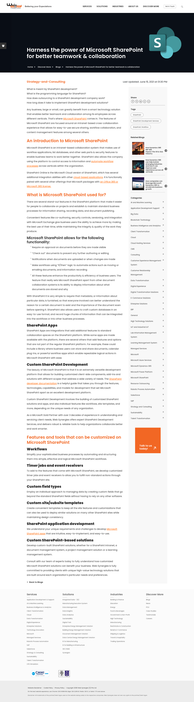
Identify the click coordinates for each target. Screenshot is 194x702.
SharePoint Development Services (146, 121)
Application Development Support (145, 208)
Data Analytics (68, 615)
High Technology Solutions (142, 321)
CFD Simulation (32, 664)
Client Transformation (140, 231)
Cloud (133, 237)
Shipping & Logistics (117, 634)
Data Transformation (140, 280)
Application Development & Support (40, 600)
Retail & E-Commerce (118, 630)
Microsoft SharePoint (75, 118)
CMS (132, 249)
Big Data (134, 214)
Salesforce (135, 395)
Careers (149, 618)
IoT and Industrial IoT (140, 327)
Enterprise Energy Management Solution (78, 626)
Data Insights (68, 611)
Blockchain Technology (140, 220)
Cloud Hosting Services (140, 243)
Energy (112, 607)
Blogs (58, 67)
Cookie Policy (48, 688)
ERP (132, 309)
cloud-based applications (88, 177)
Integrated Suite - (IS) (71, 600)
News (148, 603)
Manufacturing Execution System (75, 603)
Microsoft (135, 354)
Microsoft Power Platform (141, 372)
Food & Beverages (117, 611)
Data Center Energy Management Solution (79, 637)
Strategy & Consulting (35, 653)
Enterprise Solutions (139, 304)
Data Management (70, 607)
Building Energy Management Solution (77, 630)
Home (30, 67)
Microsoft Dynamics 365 (141, 366)
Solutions (102, 6)
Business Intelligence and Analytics (146, 225)
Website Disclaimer (35, 688)
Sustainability (136, 412)
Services (87, 6)
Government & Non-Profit (120, 615)
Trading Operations (117, 641)
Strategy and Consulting (141, 407)
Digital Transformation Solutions (144, 292)
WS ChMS (66, 649)
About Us (133, 6)
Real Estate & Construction (120, 626)
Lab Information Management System (144, 335)
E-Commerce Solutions (140, 298)
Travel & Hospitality (117, 637)
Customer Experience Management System (146, 262)
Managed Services (139, 348)
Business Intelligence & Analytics (39, 607)
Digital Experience (138, 286)
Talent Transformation (140, 418)
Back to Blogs (36, 582)
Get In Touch (169, 6)
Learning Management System (144, 343)
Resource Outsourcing (140, 383)
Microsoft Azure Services (141, 360)
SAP (132, 401)
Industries (117, 6)
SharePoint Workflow (141, 127)
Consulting (135, 255)
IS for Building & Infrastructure (74, 645)
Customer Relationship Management (140, 272)
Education (114, 603)
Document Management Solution (75, 634)
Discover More (151, 6)
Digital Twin (67, 622)
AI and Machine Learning (141, 202)
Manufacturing (115, 622)
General (134, 315)
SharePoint (137, 115)
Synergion (66, 653)
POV (147, 607)
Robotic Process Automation (143, 389)
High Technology (116, 618)
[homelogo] (29, 6)
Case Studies (151, 611)
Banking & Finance (117, 600)
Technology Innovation (35, 630)
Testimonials (151, 615)
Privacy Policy (59, 688)
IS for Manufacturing (70, 641)
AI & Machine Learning (35, 603)
